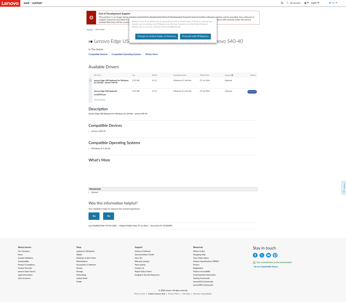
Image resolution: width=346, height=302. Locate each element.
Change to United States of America (156, 36)
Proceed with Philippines (195, 36)
